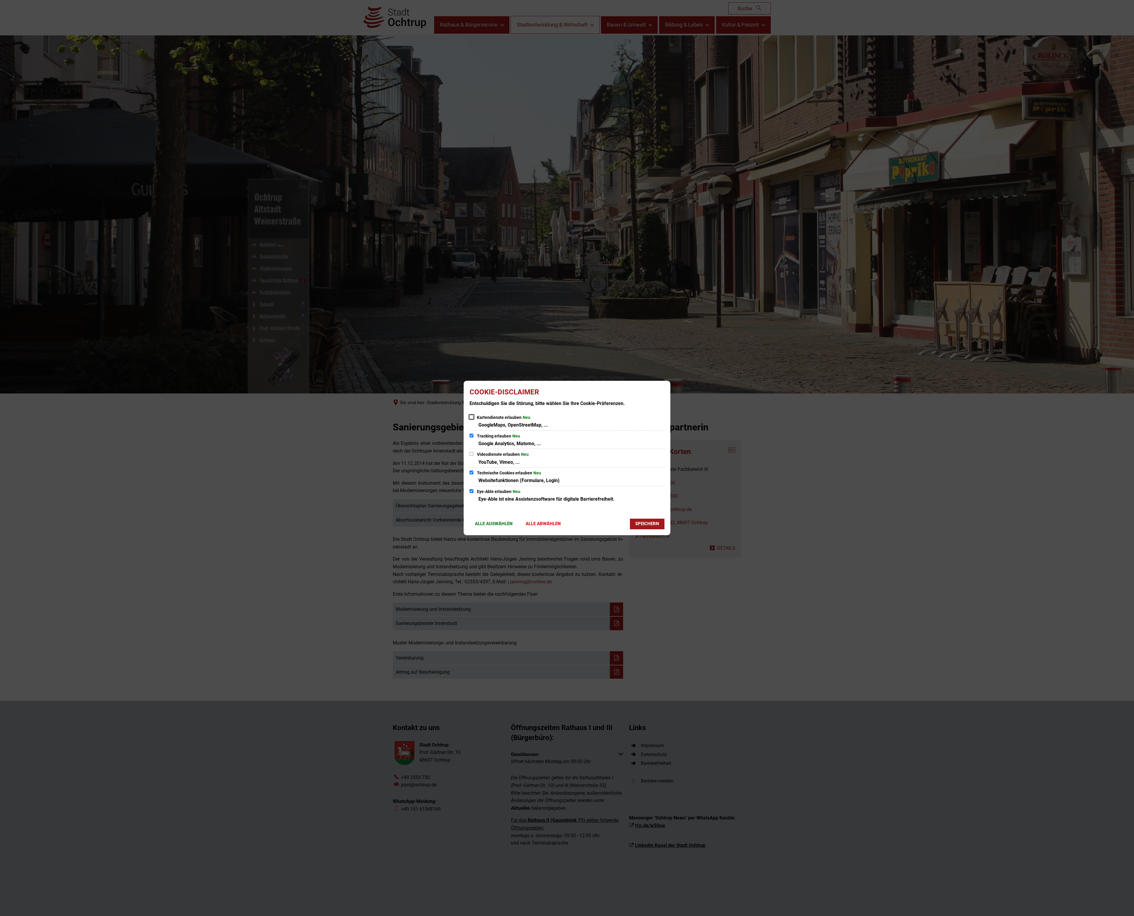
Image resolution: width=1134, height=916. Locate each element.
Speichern (647, 523)
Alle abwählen (543, 523)
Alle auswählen (494, 523)
